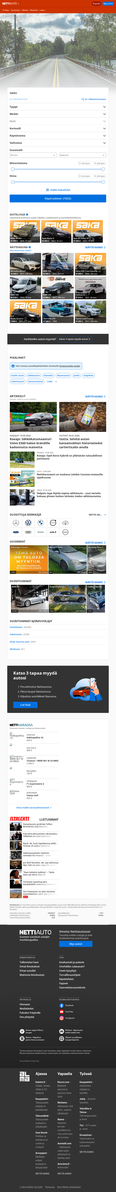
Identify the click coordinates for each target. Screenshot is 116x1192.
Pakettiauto (19, 634)
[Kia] (53, 532)
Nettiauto (10, 3)
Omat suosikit (28, 970)
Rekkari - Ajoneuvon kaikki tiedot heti (74, 1031)
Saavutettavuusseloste (72, 987)
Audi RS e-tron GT (88, 231)
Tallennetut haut (29, 962)
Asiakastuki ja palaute (71, 962)
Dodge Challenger (67, 599)
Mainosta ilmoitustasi (32, 974)
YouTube (69, 1011)
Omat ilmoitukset (30, 966)
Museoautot (63, 375)
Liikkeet (24, 10)
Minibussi (17, 649)
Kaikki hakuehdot (60, 190)
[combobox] (58, 113)
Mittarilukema (18, 163)
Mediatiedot (27, 1008)
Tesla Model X (56, 231)
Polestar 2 (90, 288)
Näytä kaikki (94, 247)
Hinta (13, 176)
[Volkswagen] (28, 522)
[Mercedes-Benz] (16, 522)
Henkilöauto (20, 627)
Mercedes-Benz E (25, 264)
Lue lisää (25, 704)
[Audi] (28, 532)
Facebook (69, 1005)
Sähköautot (34, 375)
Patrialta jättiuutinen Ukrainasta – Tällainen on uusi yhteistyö (34, 836)
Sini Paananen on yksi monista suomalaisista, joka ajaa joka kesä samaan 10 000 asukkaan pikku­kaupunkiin (34, 894)
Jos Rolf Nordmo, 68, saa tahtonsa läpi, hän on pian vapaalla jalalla (34, 865)
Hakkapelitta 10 (34, 737)
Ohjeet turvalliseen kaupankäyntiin (73, 1038)
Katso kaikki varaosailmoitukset (32, 807)
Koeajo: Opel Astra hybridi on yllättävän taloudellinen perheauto (58, 460)
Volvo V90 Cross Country (90, 264)
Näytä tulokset (58, 198)
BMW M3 (29, 599)
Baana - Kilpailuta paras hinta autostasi (35, 1038)
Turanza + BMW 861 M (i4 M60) (34, 760)
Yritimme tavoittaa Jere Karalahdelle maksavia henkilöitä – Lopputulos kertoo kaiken (34, 884)
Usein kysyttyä (67, 970)
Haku (7, 10)
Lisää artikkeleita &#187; (33, 425)
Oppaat (63, 983)
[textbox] (56, 113)
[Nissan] (65, 532)
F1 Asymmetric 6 (34, 783)
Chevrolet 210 (58, 311)
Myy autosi (108, 3)
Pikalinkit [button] (34, 10)
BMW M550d (25, 231)
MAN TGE (58, 264)
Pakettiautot (17, 381)
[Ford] (16, 532)
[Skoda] (41, 532)
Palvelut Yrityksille (30, 1012)
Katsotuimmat (35, 381)
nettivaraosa (21, 725)
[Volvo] (53, 522)
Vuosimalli (16, 150)
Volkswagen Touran (29, 559)
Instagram (69, 1018)
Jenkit (77, 375)
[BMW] (41, 522)
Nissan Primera (67, 559)
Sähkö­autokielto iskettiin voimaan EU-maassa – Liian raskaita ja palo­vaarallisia (34, 855)
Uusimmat (15, 10)
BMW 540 (58, 288)
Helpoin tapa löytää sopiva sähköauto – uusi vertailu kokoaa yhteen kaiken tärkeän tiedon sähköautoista (58, 497)
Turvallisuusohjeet (69, 974)
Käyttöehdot (66, 979)
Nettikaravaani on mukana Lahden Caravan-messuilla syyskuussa (58, 478)
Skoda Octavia (25, 311)
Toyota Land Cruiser (90, 311)
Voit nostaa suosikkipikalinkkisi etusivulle (48, 366)
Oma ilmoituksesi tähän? (20, 250)
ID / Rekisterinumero (95, 99)
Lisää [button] (41, 10)
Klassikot (48, 375)
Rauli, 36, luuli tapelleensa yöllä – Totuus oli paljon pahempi (34, 846)
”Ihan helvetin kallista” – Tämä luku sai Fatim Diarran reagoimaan (34, 875)
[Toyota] (65, 522)
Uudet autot (17, 375)
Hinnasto (25, 1004)
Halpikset (88, 375)
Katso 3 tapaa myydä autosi (73, 339)
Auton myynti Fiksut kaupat (34, 1031)
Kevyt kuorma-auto (23, 641)
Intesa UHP (34, 795)
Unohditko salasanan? (72, 966)
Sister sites (19, 3)
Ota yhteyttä (27, 1016)
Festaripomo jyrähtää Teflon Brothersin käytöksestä (34, 826)
